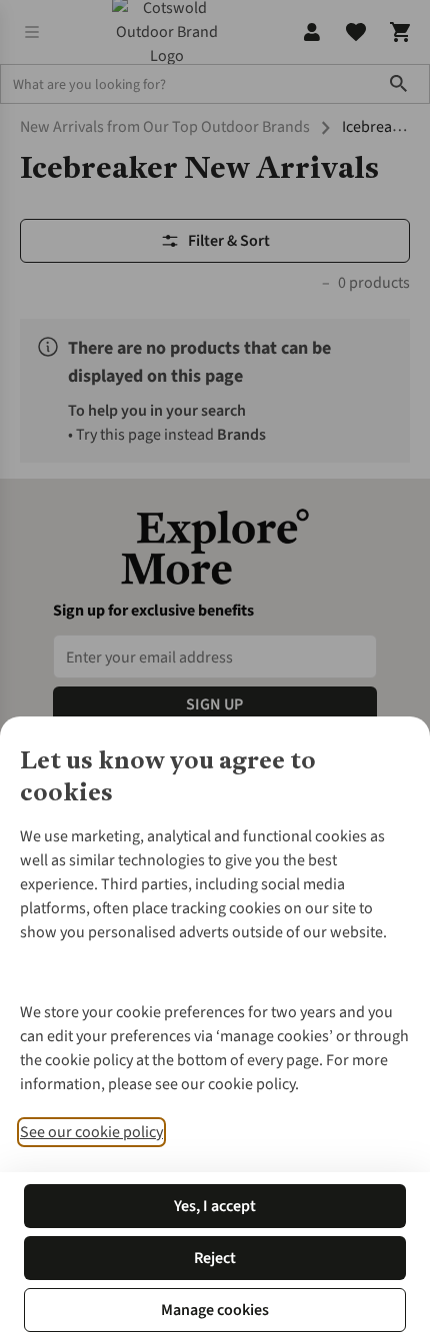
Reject (215, 1258)
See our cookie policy (91, 1132)
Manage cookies (215, 1310)
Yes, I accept (215, 1206)
